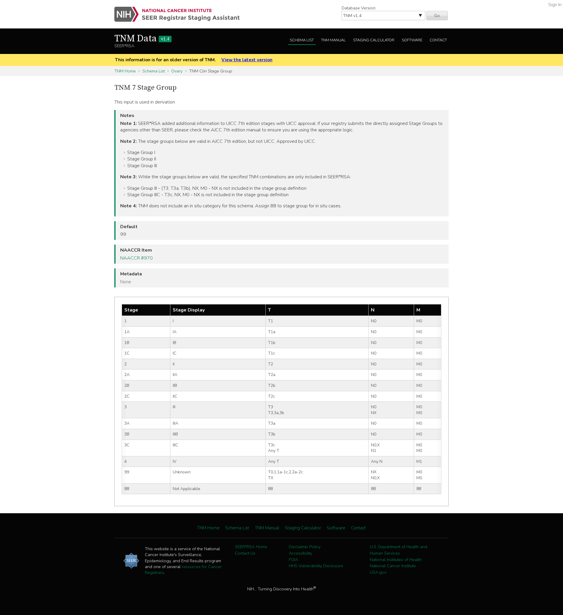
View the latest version (246, 60)
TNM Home (125, 71)
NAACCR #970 (136, 258)
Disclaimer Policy (304, 547)
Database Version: (359, 8)
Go (437, 15)
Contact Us (245, 553)
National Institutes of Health (396, 560)
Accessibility (300, 553)
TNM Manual (333, 40)
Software (412, 40)
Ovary (176, 71)
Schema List (302, 40)
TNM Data (141, 39)
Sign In (555, 4)
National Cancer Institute (393, 566)
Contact (438, 40)
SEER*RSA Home (251, 547)
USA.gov (378, 572)
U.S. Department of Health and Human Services (398, 550)
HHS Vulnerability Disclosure (316, 566)
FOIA (293, 560)
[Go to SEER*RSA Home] (180, 14)
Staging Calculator (373, 40)
